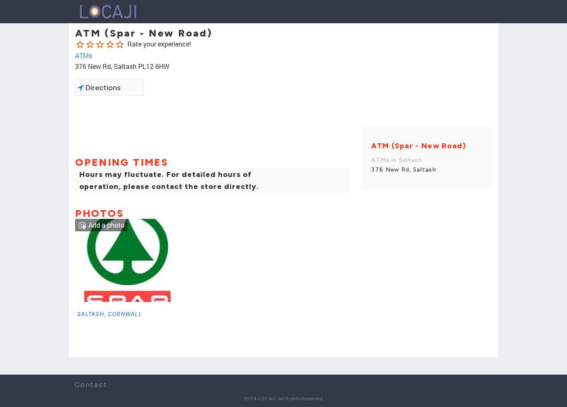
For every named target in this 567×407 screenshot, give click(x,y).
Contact (90, 384)
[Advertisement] (212, 125)
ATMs (83, 55)
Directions (101, 87)
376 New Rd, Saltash (403, 169)
